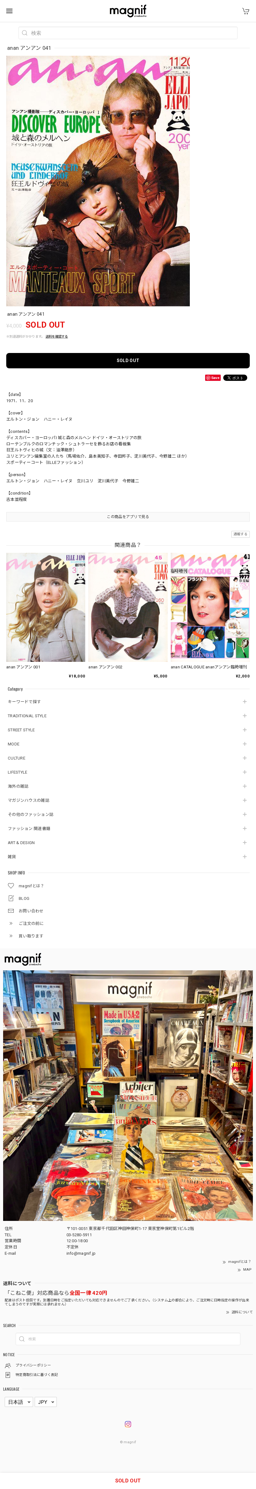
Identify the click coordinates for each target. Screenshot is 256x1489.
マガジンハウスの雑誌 (28, 800)
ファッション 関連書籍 (29, 828)
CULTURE (16, 758)
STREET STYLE (21, 730)
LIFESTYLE (17, 772)
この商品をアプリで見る (128, 517)
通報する (241, 534)
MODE (13, 744)
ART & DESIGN (21, 842)
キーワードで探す (24, 701)
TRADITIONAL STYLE (27, 715)
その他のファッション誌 (30, 814)
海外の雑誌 (18, 786)
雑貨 (12, 856)
